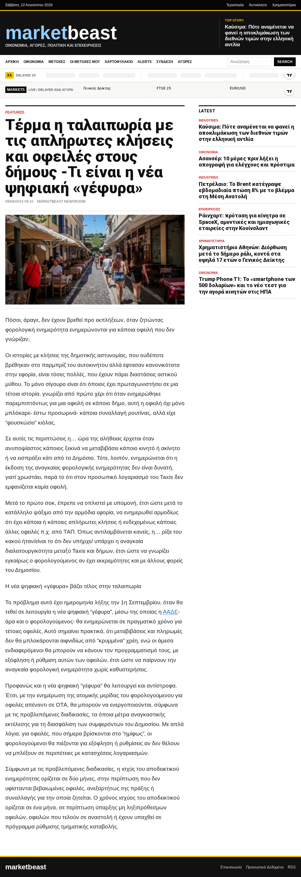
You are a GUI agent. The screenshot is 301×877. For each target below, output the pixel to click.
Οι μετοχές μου (85, 62)
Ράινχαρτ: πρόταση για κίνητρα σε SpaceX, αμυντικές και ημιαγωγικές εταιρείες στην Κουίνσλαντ (244, 221)
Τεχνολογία (235, 5)
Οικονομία (34, 62)
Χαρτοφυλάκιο (119, 62)
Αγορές (185, 62)
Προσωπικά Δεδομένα (265, 867)
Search (284, 62)
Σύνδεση (164, 62)
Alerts (145, 62)
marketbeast (25, 867)
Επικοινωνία (231, 867)
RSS (292, 867)
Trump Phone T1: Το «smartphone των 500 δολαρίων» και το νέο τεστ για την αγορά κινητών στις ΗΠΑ (247, 285)
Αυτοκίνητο (258, 5)
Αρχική (12, 62)
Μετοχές (57, 62)
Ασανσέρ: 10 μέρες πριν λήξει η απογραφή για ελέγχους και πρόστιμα (247, 161)
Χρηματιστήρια (284, 5)
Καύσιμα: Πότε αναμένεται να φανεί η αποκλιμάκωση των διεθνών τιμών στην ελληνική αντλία (246, 133)
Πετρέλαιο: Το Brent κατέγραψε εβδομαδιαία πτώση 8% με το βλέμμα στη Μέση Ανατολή (246, 190)
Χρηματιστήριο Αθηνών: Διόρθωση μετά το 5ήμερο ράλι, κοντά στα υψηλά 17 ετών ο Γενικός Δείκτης (243, 253)
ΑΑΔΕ (170, 612)
